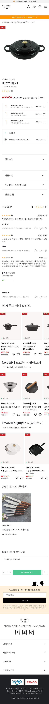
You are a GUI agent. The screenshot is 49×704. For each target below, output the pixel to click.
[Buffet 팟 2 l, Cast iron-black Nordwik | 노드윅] (24, 49)
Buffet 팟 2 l (31, 22)
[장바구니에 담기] (18, 354)
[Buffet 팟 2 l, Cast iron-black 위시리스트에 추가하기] (44, 572)
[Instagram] (24, 632)
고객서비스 (7, 644)
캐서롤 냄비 (22, 22)
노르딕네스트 (8, 670)
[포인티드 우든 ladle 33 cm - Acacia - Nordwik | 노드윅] (6, 106)
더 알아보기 (40, 139)
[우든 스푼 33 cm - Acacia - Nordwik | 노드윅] (6, 114)
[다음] (44, 50)
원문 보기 (28, 228)
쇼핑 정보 (7, 661)
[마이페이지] (28, 7)
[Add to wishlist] (14, 354)
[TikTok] (31, 632)
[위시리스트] (34, 7)
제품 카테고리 (9, 652)
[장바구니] (40, 7)
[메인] (6, 7)
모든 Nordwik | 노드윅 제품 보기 (15, 367)
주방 (3, 22)
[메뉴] (46, 7)
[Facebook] (17, 632)
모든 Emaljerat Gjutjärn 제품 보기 (15, 427)
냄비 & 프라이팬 (11, 22)
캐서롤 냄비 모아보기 (12, 559)
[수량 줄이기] (3, 572)
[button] (7, 91)
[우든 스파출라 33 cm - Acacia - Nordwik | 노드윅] (6, 122)
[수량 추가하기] (10, 572)
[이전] (4, 50)
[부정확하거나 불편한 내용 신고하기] (45, 228)
